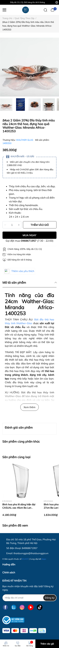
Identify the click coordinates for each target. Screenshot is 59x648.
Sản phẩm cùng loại (16, 457)
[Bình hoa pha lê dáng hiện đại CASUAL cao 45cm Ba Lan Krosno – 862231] (20, 480)
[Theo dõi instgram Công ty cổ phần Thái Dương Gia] (22, 607)
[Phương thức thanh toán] (24, 630)
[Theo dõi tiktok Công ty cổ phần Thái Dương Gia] (39, 607)
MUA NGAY (29, 235)
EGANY (25, 559)
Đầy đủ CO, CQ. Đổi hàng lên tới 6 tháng (27, 2)
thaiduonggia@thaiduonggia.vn (31, 553)
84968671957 (29, 548)
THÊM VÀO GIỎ (40, 224)
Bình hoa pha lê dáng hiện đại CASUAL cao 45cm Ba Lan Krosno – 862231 (18, 507)
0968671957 (29, 240)
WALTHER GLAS (25, 139)
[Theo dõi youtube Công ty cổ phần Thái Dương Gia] (30, 607)
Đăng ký (50, 597)
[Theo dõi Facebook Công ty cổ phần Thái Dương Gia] (5, 607)
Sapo (44, 559)
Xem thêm (29, 407)
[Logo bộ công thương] (13, 620)
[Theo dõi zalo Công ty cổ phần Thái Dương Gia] (14, 607)
